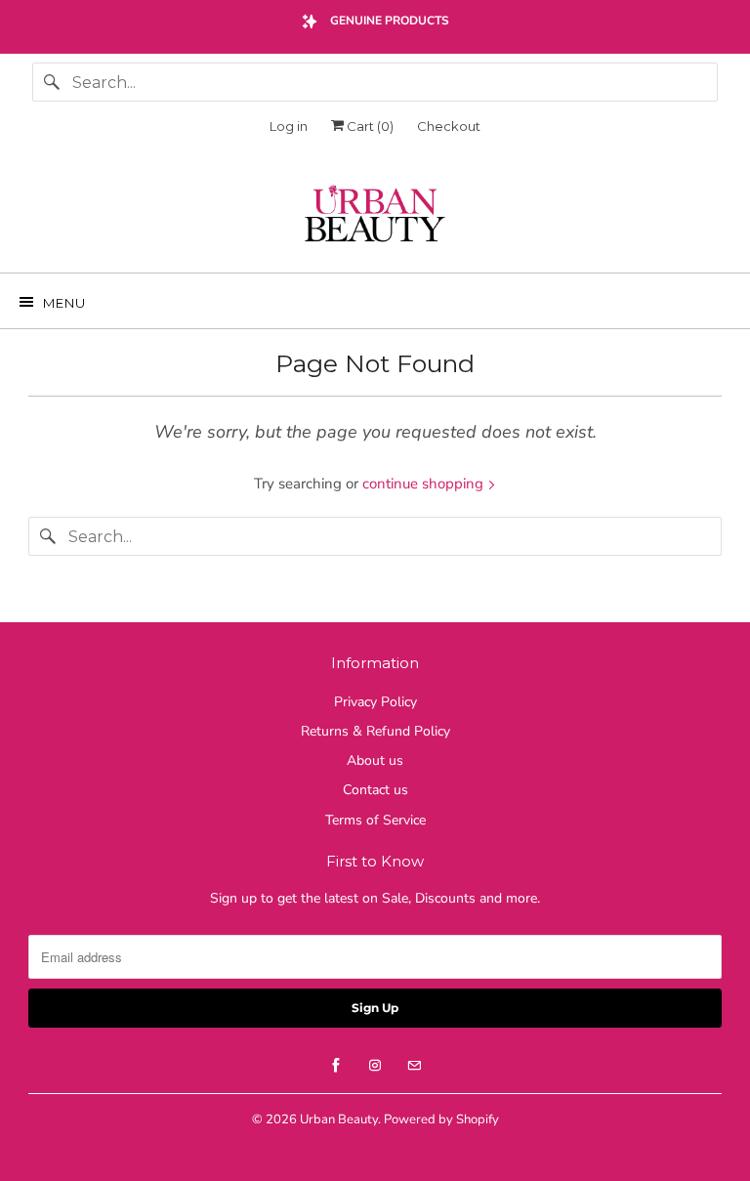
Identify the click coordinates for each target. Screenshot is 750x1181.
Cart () (369, 126)
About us (375, 760)
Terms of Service (375, 820)
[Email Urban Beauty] (414, 1065)
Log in (289, 126)
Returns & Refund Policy (375, 731)
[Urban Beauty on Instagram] (375, 1065)
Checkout (448, 126)
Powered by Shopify (441, 1119)
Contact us (375, 789)
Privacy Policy (375, 702)
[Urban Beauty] (375, 216)
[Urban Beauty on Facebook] (336, 1065)
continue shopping (424, 483)
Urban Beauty (339, 1119)
